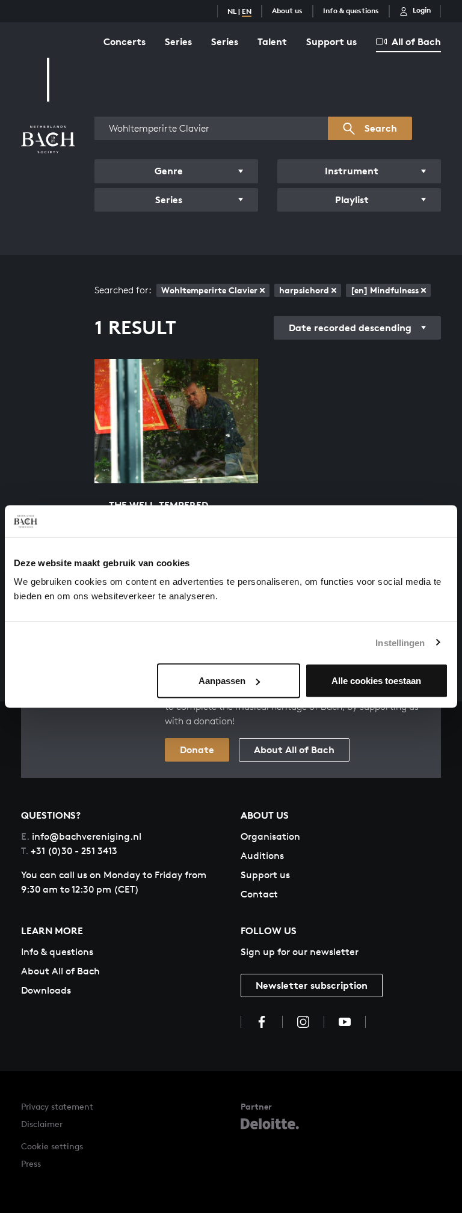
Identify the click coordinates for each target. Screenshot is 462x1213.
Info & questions (351, 10)
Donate (197, 750)
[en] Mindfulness (385, 290)
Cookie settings (52, 1146)
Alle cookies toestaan (376, 681)
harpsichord (304, 290)
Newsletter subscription (312, 985)
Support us (331, 41)
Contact (259, 894)
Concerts (124, 41)
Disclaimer (42, 1124)
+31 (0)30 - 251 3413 (69, 851)
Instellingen (400, 642)
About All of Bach (294, 750)
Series (178, 41)
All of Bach (416, 41)
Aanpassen (222, 681)
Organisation (270, 836)
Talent (272, 41)
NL (231, 11)
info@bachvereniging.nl (81, 836)
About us (287, 10)
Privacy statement (57, 1106)
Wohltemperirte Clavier (209, 290)
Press (31, 1163)
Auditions (262, 855)
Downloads (46, 990)
